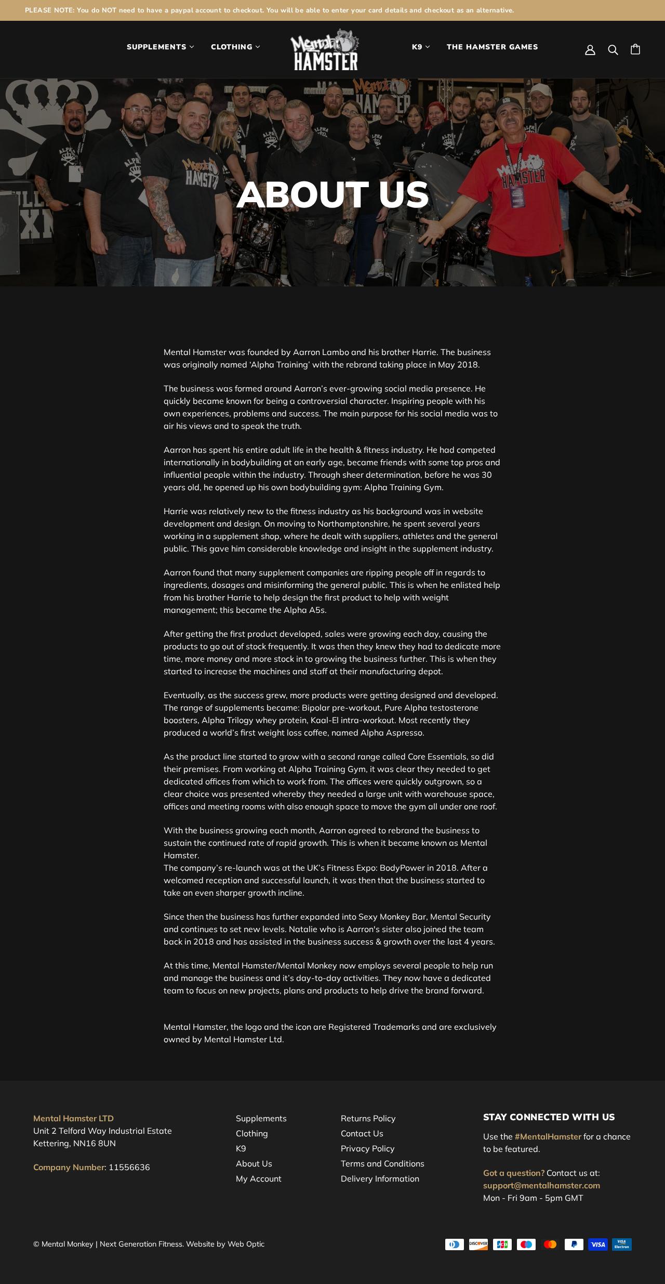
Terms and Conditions (382, 1163)
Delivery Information (380, 1178)
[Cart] (635, 49)
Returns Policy (368, 1118)
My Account (259, 1178)
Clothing (252, 1133)
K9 (241, 1148)
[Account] (590, 49)
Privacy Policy (368, 1148)
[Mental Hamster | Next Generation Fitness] (325, 48)
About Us (254, 1163)
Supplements (261, 1118)
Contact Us (362, 1133)
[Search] (613, 49)
